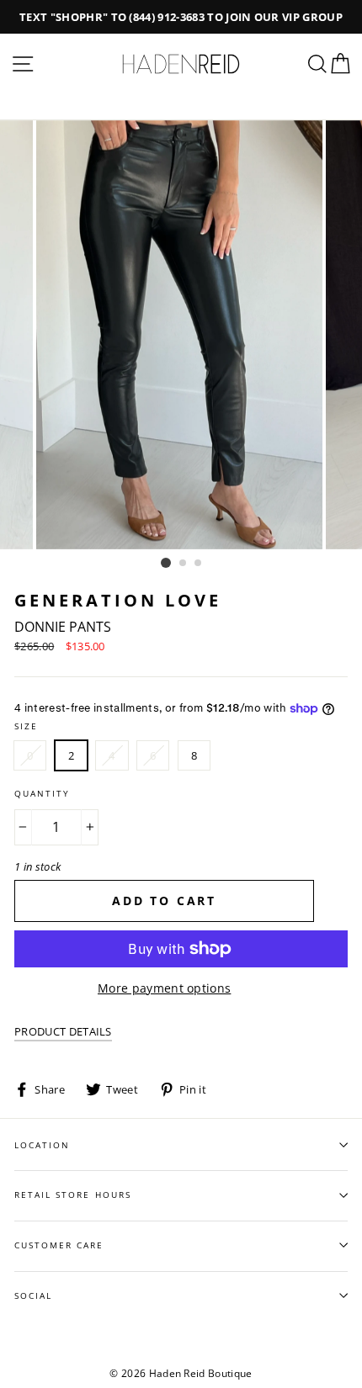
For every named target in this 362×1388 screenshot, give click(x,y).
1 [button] (166, 563)
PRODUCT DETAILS (63, 1031)
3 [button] (198, 563)
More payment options (164, 988)
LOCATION (42, 1145)
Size (26, 726)
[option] (181, 16)
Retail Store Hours (72, 1194)
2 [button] (183, 563)
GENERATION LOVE (117, 600)
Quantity (42, 793)
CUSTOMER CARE (59, 1245)
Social (33, 1295)
